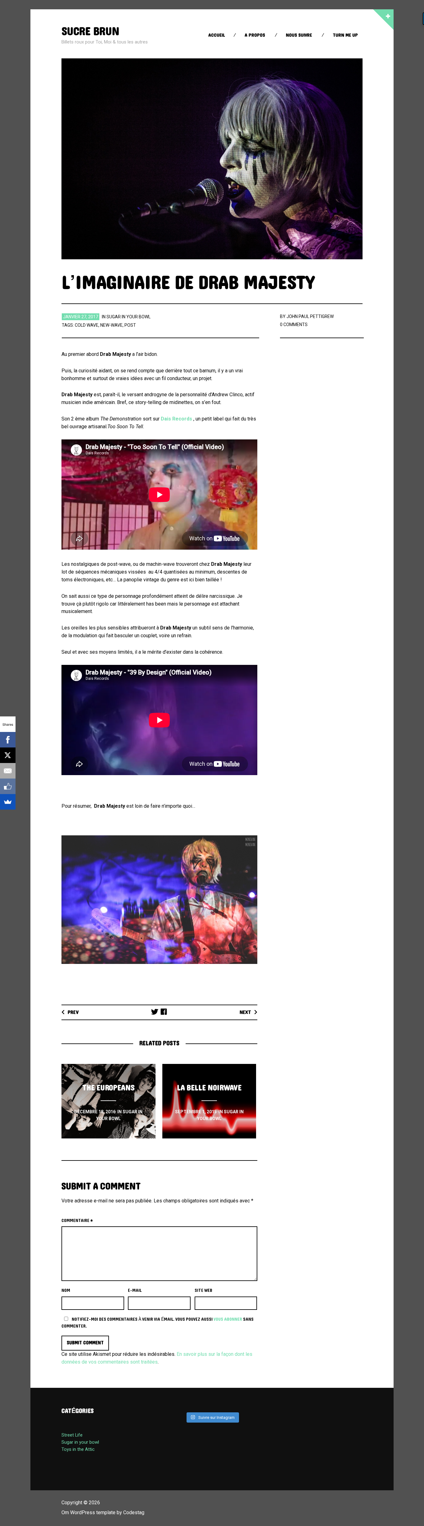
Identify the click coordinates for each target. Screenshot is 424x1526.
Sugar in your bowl (128, 316)
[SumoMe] (8, 802)
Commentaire (77, 1220)
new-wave (111, 325)
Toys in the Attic (78, 1449)
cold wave (86, 325)
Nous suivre (299, 35)
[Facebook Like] (8, 786)
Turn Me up (345, 35)
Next (245, 1012)
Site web (203, 1290)
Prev (73, 1012)
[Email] (8, 771)
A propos (255, 35)
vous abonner (228, 1319)
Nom (65, 1290)
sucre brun (90, 31)
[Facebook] (8, 739)
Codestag (133, 1512)
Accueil (216, 35)
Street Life (72, 1435)
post (130, 325)
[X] (8, 755)
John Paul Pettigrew (310, 316)
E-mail (135, 1290)
